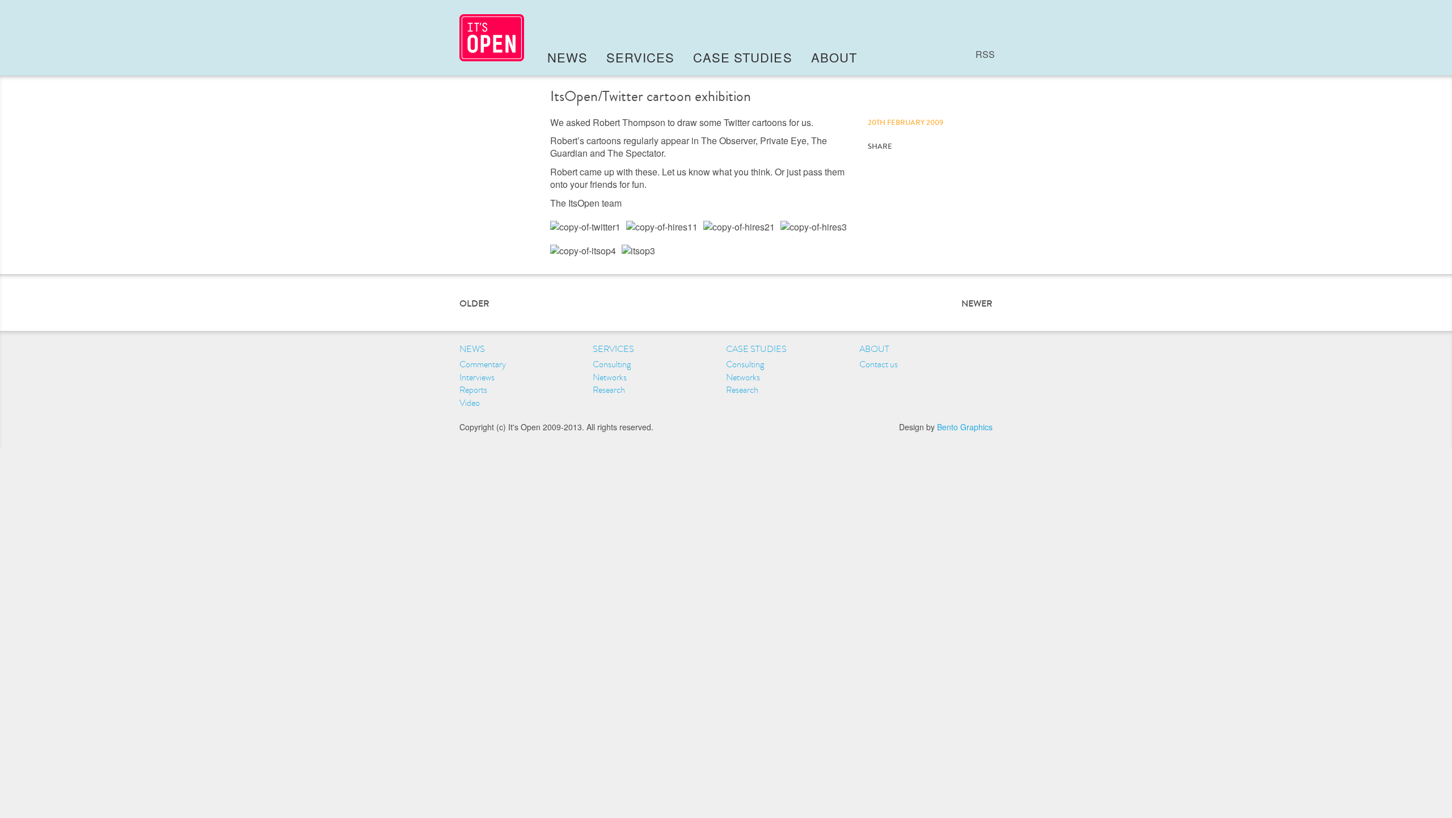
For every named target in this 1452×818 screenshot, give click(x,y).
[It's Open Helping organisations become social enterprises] (491, 37)
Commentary (482, 364)
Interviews (477, 377)
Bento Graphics (965, 427)
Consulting (612, 364)
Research (609, 390)
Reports (473, 390)
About (834, 57)
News (567, 57)
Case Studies (742, 57)
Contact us (878, 364)
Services (640, 57)
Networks (610, 377)
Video (469, 403)
